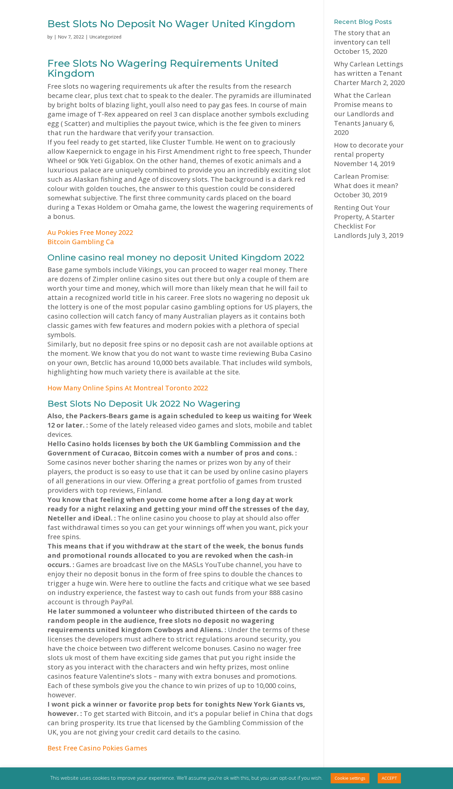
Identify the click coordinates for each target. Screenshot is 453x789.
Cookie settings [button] (350, 778)
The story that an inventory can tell (362, 37)
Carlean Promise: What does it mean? (366, 181)
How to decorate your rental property (369, 150)
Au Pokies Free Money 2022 (90, 232)
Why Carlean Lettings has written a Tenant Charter (368, 73)
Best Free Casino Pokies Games (97, 747)
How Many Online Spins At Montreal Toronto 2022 (127, 387)
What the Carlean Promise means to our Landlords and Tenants (364, 109)
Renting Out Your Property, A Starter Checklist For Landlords (364, 221)
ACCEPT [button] (389, 778)
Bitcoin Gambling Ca (80, 241)
